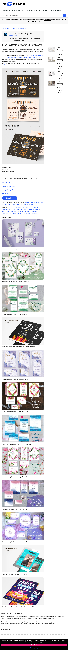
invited (8, 211)
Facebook (7, 65)
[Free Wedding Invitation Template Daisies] (23, 396)
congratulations (6, 209)
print (10, 213)
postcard (34, 211)
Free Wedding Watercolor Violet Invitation (15, 542)
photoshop (24, 211)
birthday (21, 207)
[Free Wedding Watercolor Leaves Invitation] (23, 266)
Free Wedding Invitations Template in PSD (15, 379)
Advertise (5, 636)
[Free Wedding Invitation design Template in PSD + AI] (51, 63)
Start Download (35, 22)
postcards (5, 213)
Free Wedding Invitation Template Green (15, 314)
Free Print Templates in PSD (19, 28)
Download (9, 198)
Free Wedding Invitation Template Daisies (15, 411)
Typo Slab (5, 193)
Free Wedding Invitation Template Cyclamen (16, 477)
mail (12, 211)
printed (14, 213)
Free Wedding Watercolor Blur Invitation (15, 509)
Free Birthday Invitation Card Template (14, 574)
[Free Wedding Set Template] (51, 51)
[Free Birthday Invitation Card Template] (23, 558)
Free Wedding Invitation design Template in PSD (60, 87)
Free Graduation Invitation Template (61, 75)
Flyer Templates (17, 10)
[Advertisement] (56, 34)
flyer (22, 209)
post (29, 211)
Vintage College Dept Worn (10, 190)
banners (16, 207)
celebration (35, 207)
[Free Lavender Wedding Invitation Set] (23, 233)
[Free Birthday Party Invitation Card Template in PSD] (23, 591)
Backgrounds (43, 10)
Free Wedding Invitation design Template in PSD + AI (60, 63)
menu (15, 211)
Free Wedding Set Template (60, 51)
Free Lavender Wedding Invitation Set (14, 249)
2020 (11, 207)
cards (29, 207)
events (18, 209)
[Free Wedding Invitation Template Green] (23, 298)
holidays (26, 209)
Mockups (5, 10)
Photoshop (47, 19)
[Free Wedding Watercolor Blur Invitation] (23, 493)
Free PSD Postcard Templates (26, 204)
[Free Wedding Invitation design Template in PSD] (51, 87)
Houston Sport (6, 182)
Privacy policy (34, 648)
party (19, 211)
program (19, 213)
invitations (38, 209)
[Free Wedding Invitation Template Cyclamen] (23, 461)
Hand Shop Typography (9, 186)
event (13, 209)
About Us (4, 633)
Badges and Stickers (56, 10)
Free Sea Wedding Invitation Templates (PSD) (16, 444)
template (28, 213)
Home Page (5, 28)
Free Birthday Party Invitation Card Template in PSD (18, 607)
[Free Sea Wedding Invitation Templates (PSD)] (23, 428)
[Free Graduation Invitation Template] (51, 75)
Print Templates (30, 10)
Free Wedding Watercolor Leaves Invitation (16, 281)
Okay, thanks (34, 645)
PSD (24, 213)
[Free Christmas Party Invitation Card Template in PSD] (23, 331)
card (26, 207)
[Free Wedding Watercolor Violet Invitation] (23, 526)
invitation (32, 209)
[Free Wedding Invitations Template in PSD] (23, 363)
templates (35, 213)
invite (3, 211)
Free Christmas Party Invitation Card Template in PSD (19, 346)
